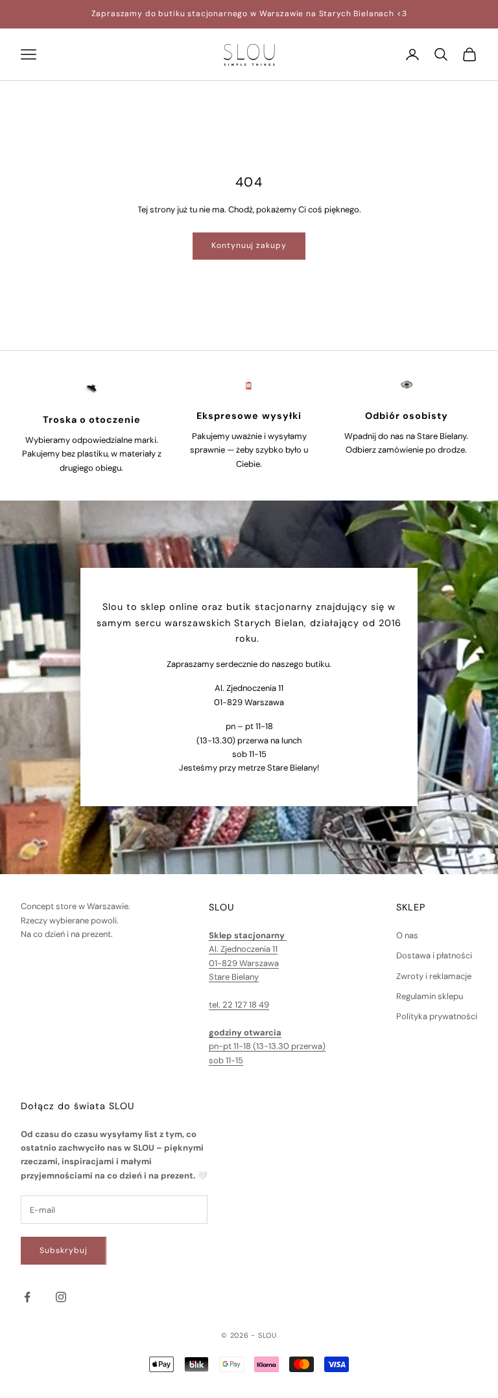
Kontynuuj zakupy (249, 245)
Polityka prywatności (436, 1016)
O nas (407, 935)
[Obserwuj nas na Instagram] (60, 1297)
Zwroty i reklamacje (433, 976)
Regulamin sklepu (429, 996)
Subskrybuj (64, 1250)
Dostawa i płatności (434, 955)
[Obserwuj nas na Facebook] (27, 1297)
